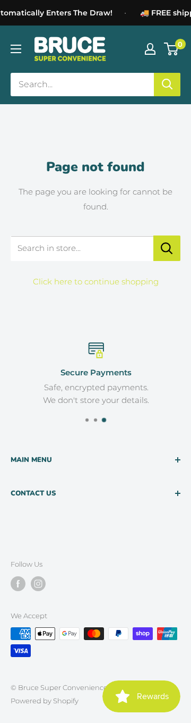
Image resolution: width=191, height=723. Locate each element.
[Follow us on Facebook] (18, 583)
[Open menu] (16, 49)
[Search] (167, 84)
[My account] (150, 49)
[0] (171, 49)
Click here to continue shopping (96, 281)
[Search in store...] (166, 248)
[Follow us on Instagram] (38, 583)
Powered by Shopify (45, 700)
